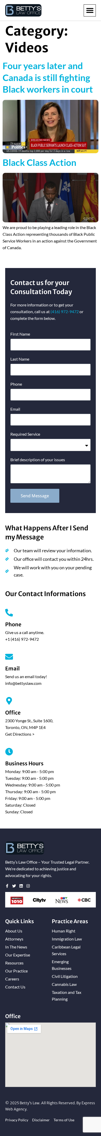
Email (15, 409)
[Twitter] (14, 886)
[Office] (9, 701)
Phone (16, 384)
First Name (20, 333)
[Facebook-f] (7, 886)
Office (12, 712)
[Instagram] (28, 886)
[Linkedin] (21, 886)
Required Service (25, 434)
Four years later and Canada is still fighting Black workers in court (48, 77)
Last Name (19, 358)
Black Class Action (39, 162)
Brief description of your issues (37, 459)
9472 (65, 311)
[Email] (9, 657)
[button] (90, 10)
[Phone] (9, 612)
